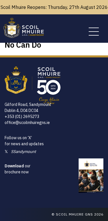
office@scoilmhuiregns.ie (27, 122)
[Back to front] (23, 36)
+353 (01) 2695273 (22, 116)
